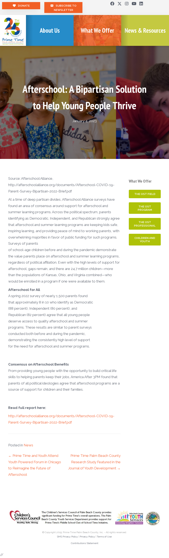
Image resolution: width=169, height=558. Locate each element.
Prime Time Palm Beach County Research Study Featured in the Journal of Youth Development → (94, 462)
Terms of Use (104, 536)
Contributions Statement (84, 543)
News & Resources (145, 30)
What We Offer (97, 30)
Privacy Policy (87, 536)
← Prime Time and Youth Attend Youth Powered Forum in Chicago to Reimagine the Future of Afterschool (34, 465)
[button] (112, 4)
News (28, 445)
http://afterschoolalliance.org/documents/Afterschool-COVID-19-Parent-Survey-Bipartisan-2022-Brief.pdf (61, 419)
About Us (50, 30)
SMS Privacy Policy (67, 536)
